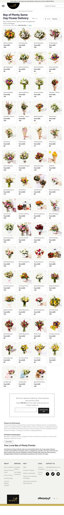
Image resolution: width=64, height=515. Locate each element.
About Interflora (9, 467)
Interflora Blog (8, 478)
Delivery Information (29, 473)
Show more (8, 441)
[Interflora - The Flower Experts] (13, 499)
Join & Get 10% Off (44, 410)
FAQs (24, 467)
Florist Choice (8, 475)
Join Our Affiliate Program (6, 483)
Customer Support (28, 470)
